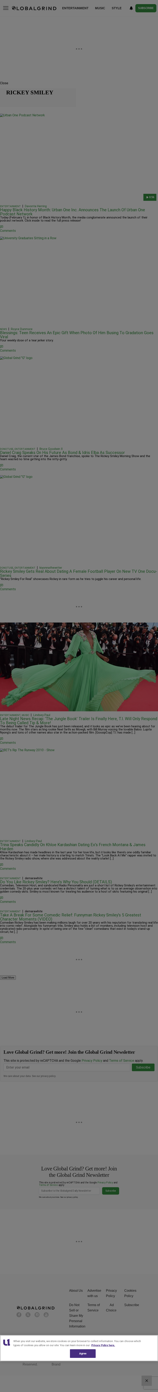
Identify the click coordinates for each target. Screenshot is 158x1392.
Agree (83, 1353)
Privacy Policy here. (103, 1345)
